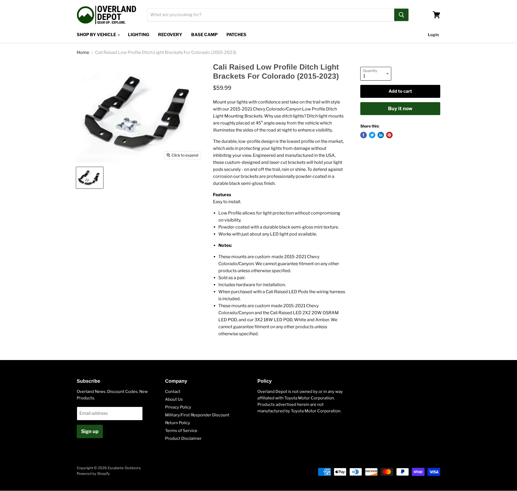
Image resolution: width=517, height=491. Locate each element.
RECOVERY (170, 34)
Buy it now (400, 108)
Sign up (90, 431)
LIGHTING (138, 34)
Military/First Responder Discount (197, 415)
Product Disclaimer (183, 438)
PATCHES (236, 34)
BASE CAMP (204, 34)
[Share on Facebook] (363, 135)
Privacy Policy (178, 407)
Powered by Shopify (93, 473)
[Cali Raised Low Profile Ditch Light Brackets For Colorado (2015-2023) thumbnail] (89, 177)
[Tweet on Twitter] (372, 135)
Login (433, 34)
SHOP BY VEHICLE (97, 34)
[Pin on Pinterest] (389, 135)
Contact (172, 391)
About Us (174, 399)
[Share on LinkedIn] (381, 135)
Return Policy (177, 422)
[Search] (401, 15)
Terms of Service (181, 430)
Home (83, 52)
